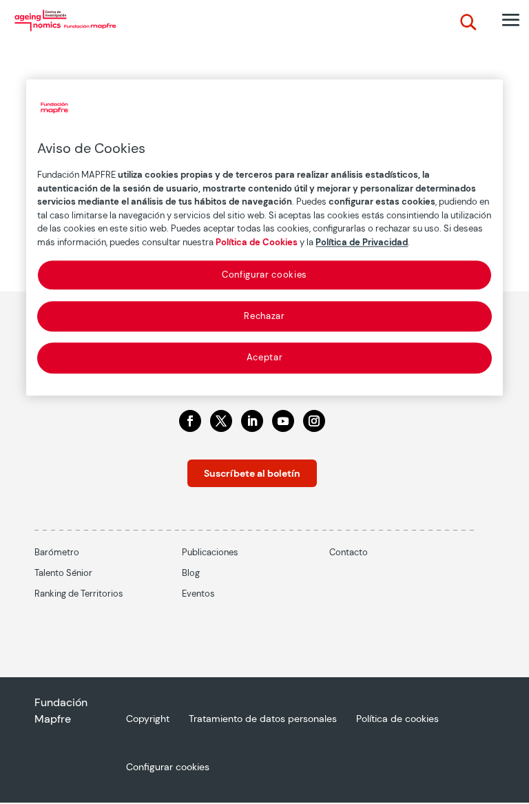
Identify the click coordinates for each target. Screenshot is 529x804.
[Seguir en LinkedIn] (252, 421)
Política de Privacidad (361, 242)
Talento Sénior (63, 573)
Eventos (198, 593)
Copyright (147, 719)
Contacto (348, 552)
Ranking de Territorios (78, 593)
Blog (191, 573)
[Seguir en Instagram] (314, 421)
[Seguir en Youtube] (283, 421)
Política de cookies (397, 719)
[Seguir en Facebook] (190, 421)
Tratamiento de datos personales (263, 719)
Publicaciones (210, 552)
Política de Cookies (257, 242)
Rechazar (264, 316)
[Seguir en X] (221, 421)
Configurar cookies (264, 274)
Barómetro (56, 552)
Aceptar (265, 358)
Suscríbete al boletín (252, 473)
